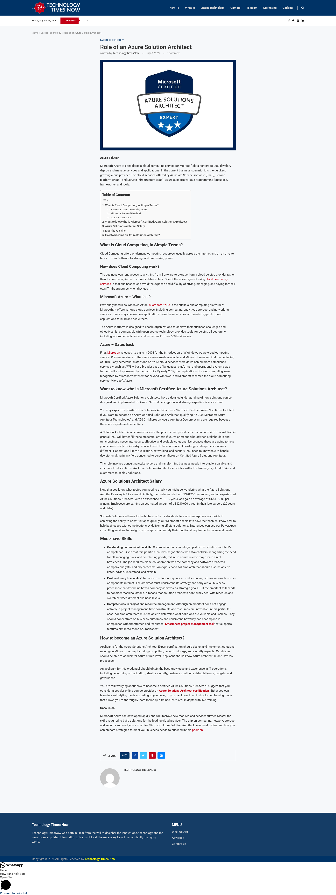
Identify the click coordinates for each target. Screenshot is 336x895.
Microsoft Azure (159, 305)
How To (174, 8)
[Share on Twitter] (143, 755)
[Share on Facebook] (135, 755)
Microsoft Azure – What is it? (126, 213)
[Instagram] (298, 20)
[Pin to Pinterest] (152, 755)
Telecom (251, 8)
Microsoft (113, 352)
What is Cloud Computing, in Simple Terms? (132, 205)
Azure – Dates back (121, 217)
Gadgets (288, 8)
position (197, 730)
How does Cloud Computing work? (129, 209)
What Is (190, 8)
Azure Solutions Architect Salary (125, 226)
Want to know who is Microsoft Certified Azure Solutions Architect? (146, 221)
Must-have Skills (115, 230)
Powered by (13, 893)
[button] (168, 883)
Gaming (235, 8)
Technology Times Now (100, 859)
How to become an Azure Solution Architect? (132, 235)
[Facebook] (289, 20)
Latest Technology (213, 8)
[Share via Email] (161, 755)
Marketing (270, 8)
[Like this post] (125, 755)
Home (35, 32)
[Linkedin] (302, 20)
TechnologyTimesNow (126, 53)
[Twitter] (293, 20)
